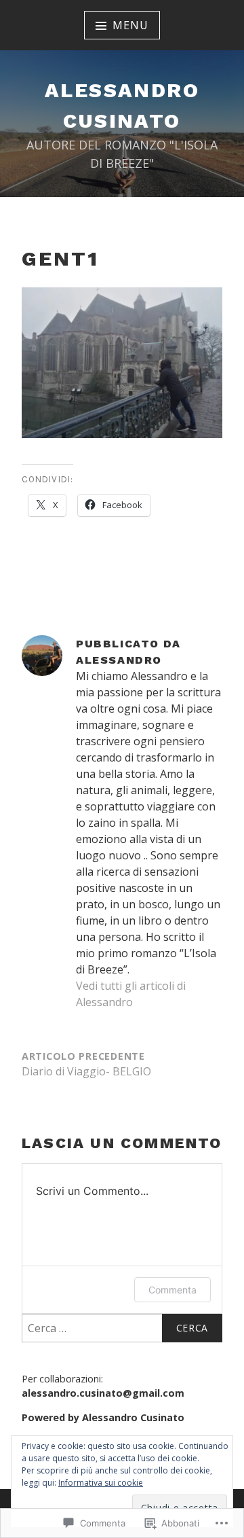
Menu (130, 25)
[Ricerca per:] (122, 1328)
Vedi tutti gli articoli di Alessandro (131, 993)
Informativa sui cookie (100, 1482)
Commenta (172, 1289)
